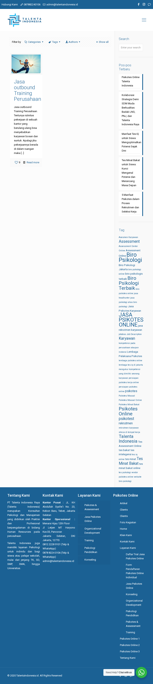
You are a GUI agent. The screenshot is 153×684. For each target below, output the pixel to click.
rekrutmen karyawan (129, 428)
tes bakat (124, 450)
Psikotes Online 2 (130, 645)
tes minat (130, 459)
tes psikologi (125, 472)
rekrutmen (126, 423)
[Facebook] (138, 4)
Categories (34, 41)
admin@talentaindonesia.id (62, 4)
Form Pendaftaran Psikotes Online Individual (135, 571)
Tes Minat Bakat (131, 461)
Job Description (134, 334)
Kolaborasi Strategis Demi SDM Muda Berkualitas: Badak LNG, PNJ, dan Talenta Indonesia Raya (130, 110)
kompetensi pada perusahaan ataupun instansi (129, 347)
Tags (55, 41)
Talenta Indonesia (128, 439)
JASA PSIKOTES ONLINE (131, 320)
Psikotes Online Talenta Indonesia (130, 81)
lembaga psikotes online (130, 360)
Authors (73, 41)
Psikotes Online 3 (130, 651)
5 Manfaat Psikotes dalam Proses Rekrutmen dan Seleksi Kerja (130, 203)
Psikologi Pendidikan (90, 550)
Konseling (90, 559)
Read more (33, 162)
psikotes (131, 391)
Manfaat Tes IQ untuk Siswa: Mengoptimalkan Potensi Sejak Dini (131, 142)
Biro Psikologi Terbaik (129, 283)
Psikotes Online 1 (130, 638)
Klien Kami (126, 535)
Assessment (129, 241)
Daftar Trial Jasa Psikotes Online (135, 556)
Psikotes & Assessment (91, 507)
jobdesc (122, 334)
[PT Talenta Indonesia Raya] (24, 20)
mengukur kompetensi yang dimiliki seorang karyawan (129, 373)
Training (89, 540)
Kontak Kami (127, 541)
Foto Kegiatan (128, 522)
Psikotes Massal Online (130, 400)
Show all (104, 41)
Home (123, 528)
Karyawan (127, 338)
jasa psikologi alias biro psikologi (128, 302)
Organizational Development (92, 530)
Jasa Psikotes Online (92, 519)
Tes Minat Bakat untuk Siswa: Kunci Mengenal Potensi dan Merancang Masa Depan (131, 173)
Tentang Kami (127, 657)
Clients (124, 509)
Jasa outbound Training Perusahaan (27, 90)
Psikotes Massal (127, 395)
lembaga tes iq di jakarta (131, 365)
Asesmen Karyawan (128, 237)
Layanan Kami (128, 547)
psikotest (126, 418)
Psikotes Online (128, 411)
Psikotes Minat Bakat (129, 404)
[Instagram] (144, 4)
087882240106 (32, 4)
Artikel (123, 503)
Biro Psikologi (130, 257)
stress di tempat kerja (129, 432)
